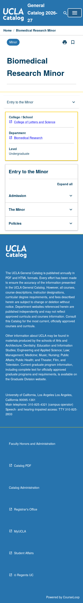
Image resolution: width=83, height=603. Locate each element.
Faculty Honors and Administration (32, 443)
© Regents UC (23, 575)
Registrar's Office (25, 509)
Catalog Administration (24, 487)
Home (7, 30)
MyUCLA (20, 531)
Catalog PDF (22, 465)
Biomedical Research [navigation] (28, 138)
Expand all (65, 184)
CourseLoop (71, 597)
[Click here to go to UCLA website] (16, 252)
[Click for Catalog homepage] (13, 15)
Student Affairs (24, 553)
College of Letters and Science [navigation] (34, 122)
